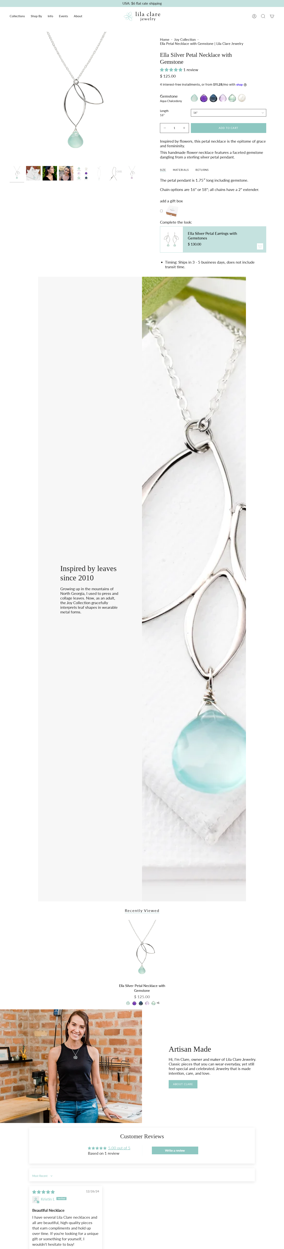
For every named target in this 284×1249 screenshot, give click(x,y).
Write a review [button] (175, 1150)
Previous (10, 98)
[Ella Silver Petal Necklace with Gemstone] (142, 951)
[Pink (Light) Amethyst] (147, 1003)
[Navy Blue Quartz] (141, 1003)
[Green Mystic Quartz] (153, 1003)
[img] (43, 1191)
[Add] (260, 246)
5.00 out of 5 (119, 1147)
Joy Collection (185, 39)
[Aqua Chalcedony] (128, 1003)
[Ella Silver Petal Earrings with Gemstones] (171, 239)
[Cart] (272, 16)
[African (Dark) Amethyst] (134, 1003)
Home (164, 39)
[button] (17, 16)
